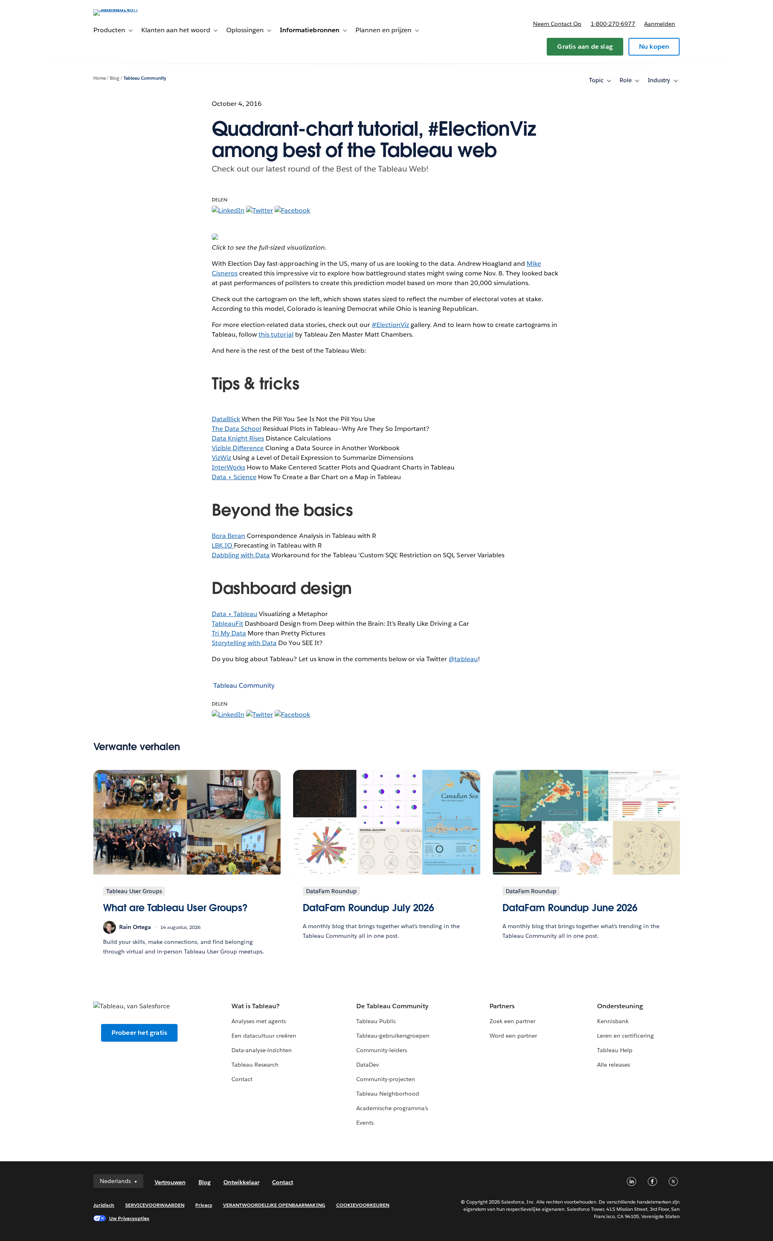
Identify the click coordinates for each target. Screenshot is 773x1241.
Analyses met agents (258, 1021)
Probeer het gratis (139, 1032)
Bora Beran (228, 536)
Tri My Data (229, 633)
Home (99, 78)
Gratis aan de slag (585, 46)
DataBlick (226, 419)
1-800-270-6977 (613, 23)
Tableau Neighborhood (387, 1093)
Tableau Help (614, 1050)
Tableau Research (255, 1064)
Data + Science (234, 477)
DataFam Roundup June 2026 (570, 908)
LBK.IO (223, 545)
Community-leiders (381, 1050)
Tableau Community (145, 78)
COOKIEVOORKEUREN (362, 1205)
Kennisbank (612, 1021)
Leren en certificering (625, 1035)
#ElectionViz (390, 325)
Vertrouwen (170, 1182)
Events (365, 1122)
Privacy (203, 1205)
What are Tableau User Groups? (175, 908)
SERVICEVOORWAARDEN (155, 1205)
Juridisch (103, 1205)
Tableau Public (376, 1021)
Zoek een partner (512, 1021)
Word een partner (513, 1035)
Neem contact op (557, 23)
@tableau (463, 659)
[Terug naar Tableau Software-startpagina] (127, 9)
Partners (502, 1006)
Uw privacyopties (129, 1218)
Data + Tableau (234, 614)
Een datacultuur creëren (263, 1035)
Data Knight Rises (238, 438)
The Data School (236, 428)
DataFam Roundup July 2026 (368, 908)
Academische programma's (392, 1108)
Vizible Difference (238, 448)
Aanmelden (659, 23)
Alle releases (613, 1064)
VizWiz (221, 457)
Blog (114, 78)
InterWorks (228, 467)
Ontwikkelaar (241, 1182)
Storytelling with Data (244, 643)
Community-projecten (385, 1079)
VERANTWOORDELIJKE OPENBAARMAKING (274, 1205)
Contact (241, 1079)
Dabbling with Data (241, 555)
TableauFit (227, 623)
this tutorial (275, 334)
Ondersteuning (620, 1006)
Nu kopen (654, 46)
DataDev (367, 1064)
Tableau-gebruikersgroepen (393, 1035)
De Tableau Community (392, 1006)
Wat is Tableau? (255, 1006)
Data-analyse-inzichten (261, 1050)
